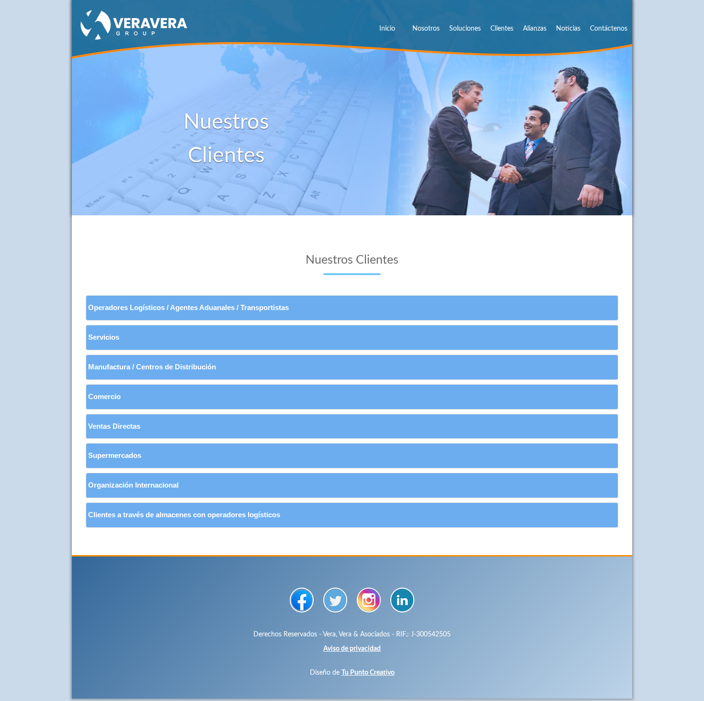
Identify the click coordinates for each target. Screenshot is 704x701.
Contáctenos (608, 28)
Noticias (568, 28)
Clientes (501, 28)
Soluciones (465, 28)
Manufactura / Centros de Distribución (152, 367)
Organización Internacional (133, 485)
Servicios (103, 337)
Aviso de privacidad (352, 648)
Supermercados (114, 455)
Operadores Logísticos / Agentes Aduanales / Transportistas (188, 308)
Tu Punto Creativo (368, 672)
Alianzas (534, 28)
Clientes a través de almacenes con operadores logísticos (184, 515)
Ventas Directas (114, 426)
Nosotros (426, 28)
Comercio (104, 397)
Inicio (387, 28)
